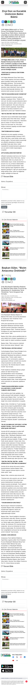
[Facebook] (13, 657)
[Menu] (25, 2)
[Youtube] (13, 660)
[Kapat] (26, 681)
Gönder (4, 207)
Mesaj (3, 187)
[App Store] (14, 670)
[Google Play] (14, 666)
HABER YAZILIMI (4, 678)
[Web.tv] (17, 660)
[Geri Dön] (2, 2)
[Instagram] (20, 657)
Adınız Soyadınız (7, 181)
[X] (17, 657)
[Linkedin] (24, 657)
